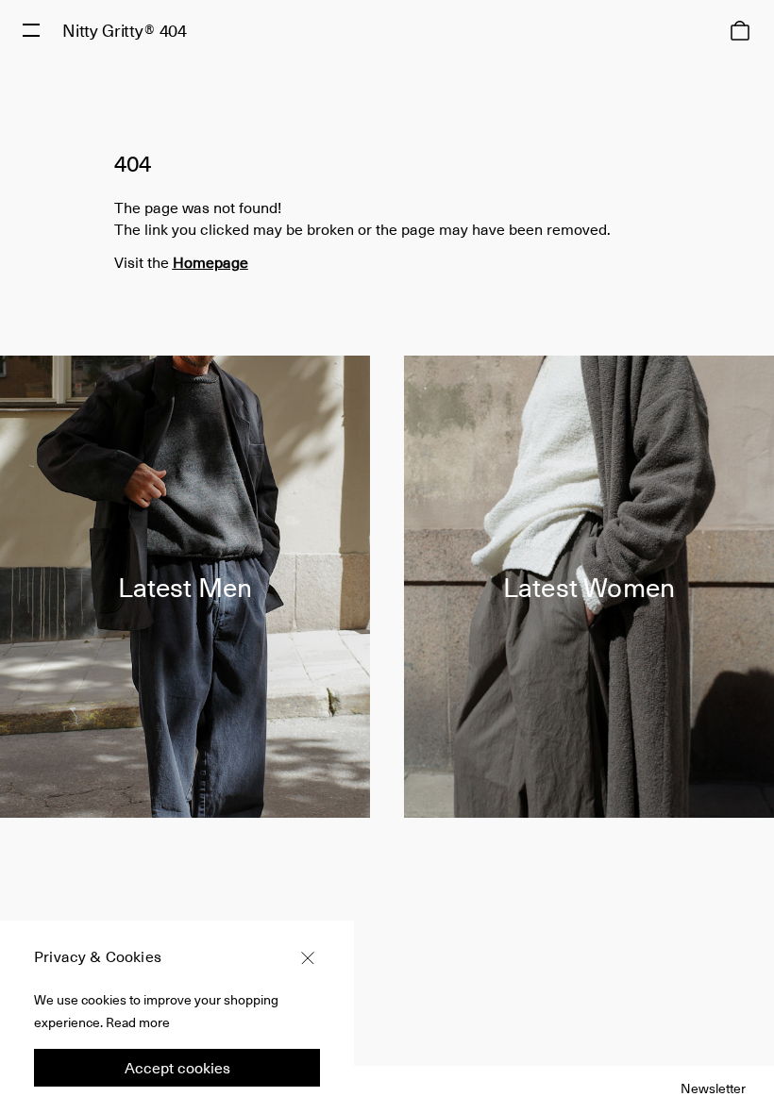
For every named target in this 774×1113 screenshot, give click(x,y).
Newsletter (713, 1088)
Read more (138, 1022)
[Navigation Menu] (31, 30)
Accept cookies (177, 1067)
